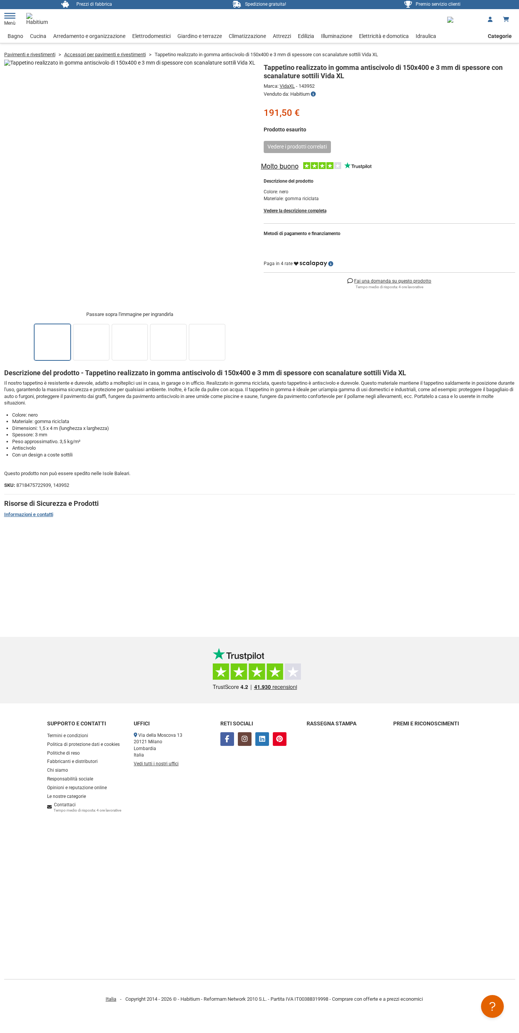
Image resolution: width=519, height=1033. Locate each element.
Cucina (38, 36)
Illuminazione (336, 36)
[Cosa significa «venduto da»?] (313, 94)
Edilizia (306, 36)
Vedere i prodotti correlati (297, 147)
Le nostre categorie (66, 796)
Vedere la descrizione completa (295, 210)
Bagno (15, 36)
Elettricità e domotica (384, 36)
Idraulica (426, 36)
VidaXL (287, 86)
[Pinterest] (279, 739)
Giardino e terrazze (199, 36)
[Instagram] (245, 739)
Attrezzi (282, 36)
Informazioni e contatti (28, 514)
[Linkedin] (262, 739)
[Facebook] (227, 739)
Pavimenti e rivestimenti (29, 54)
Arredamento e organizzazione (89, 36)
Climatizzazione (247, 36)
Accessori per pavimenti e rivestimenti (105, 54)
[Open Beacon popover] (492, 1006)
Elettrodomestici (151, 36)
